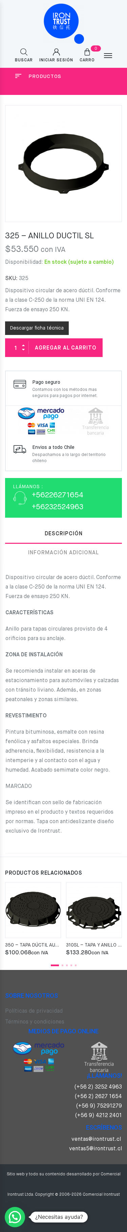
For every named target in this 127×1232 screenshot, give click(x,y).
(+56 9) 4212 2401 (98, 1115)
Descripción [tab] (64, 534)
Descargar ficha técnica (37, 328)
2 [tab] (62, 965)
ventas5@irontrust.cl (95, 1149)
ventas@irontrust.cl (96, 1139)
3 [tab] (67, 965)
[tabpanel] (33, 920)
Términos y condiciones (34, 1022)
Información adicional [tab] (63, 553)
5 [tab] (76, 965)
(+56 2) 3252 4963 (98, 1087)
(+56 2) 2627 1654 (98, 1096)
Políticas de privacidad (34, 1011)
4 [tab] (71, 965)
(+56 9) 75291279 (99, 1106)
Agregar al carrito (66, 348)
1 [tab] (55, 965)
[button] (15, 1217)
